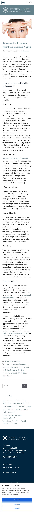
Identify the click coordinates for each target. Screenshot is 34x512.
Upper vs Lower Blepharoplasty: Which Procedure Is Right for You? (15, 402)
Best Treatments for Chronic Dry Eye (16, 406)
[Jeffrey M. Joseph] (3, 2)
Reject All (17, 508)
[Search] (24, 386)
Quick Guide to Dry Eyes (15, 370)
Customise (17, 504)
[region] (17, 497)
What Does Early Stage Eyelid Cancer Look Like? (14, 422)
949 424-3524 (10, 467)
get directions (9, 457)
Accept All (17, 500)
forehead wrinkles (9, 367)
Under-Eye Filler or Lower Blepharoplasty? (12, 416)
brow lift (8, 364)
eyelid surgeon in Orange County (15, 333)
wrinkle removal (23, 367)
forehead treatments (20, 364)
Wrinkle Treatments (12, 361)
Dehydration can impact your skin (15, 158)
